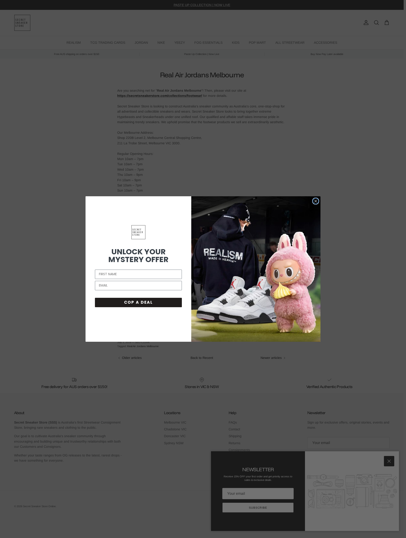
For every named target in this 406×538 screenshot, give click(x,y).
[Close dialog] (316, 201)
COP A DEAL (138, 302)
